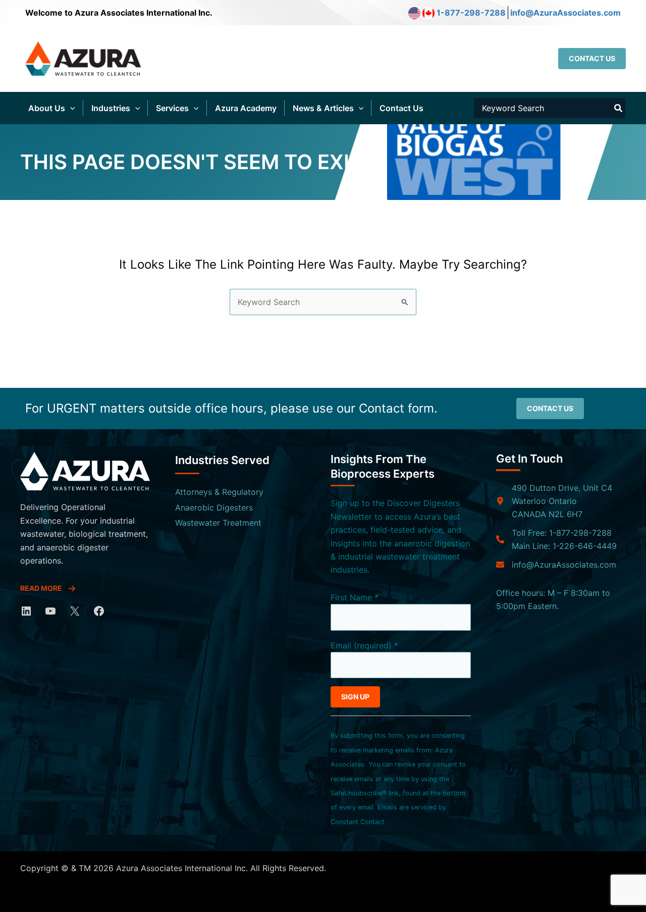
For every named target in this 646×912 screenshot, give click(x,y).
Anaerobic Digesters (214, 507)
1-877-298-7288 (471, 13)
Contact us (550, 408)
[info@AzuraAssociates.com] (556, 564)
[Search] (618, 108)
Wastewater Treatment (218, 523)
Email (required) (364, 645)
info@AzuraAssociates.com (565, 13)
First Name (355, 597)
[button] (592, 58)
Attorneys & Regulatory (219, 492)
